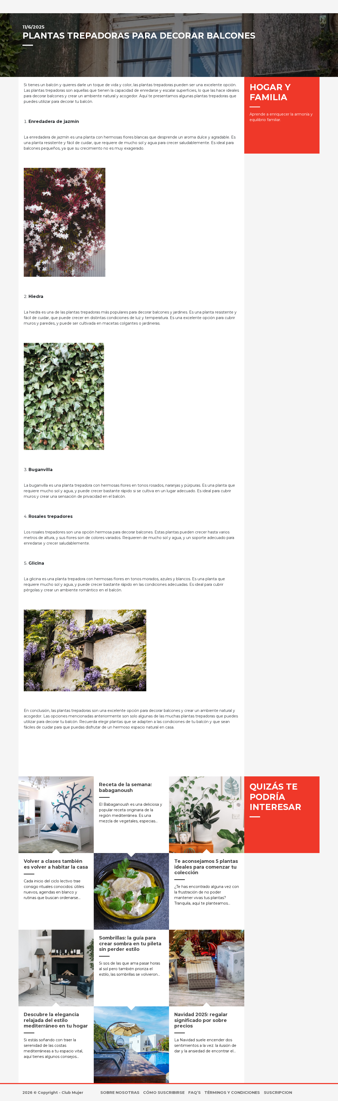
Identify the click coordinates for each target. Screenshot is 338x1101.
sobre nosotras (119, 1092)
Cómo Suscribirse (164, 1092)
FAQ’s (194, 1092)
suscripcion (278, 1092)
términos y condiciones (232, 1092)
